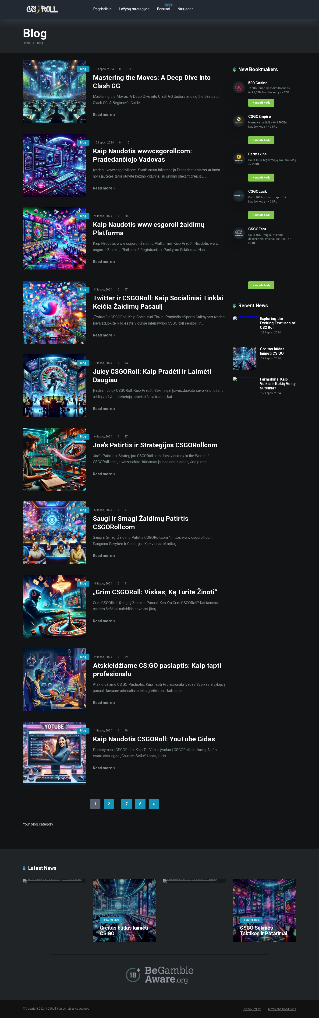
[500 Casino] (239, 92)
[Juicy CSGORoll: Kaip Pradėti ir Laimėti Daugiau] (54, 385)
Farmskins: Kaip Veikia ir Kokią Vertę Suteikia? (278, 383)
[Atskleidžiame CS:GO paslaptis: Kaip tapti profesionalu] (54, 679)
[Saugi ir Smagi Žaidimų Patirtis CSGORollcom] (54, 532)
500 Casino (258, 83)
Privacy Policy (252, 1009)
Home (27, 43)
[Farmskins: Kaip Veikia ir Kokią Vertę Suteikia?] (246, 377)
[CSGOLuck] (239, 200)
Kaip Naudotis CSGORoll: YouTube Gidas (154, 739)
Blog (83, 69)
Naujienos (185, 9)
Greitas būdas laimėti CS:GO (272, 351)
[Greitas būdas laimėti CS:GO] (244, 369)
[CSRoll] (42, 7)
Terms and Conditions (282, 1009)
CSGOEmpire (259, 116)
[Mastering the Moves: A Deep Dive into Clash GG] (54, 91)
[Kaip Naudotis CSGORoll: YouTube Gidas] (54, 753)
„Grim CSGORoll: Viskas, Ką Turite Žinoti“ (155, 592)
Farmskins (257, 154)
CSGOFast (257, 229)
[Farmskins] (239, 163)
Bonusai (163, 9)
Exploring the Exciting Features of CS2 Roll (278, 323)
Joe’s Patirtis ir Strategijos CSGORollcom (155, 445)
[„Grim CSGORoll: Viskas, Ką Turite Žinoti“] (54, 606)
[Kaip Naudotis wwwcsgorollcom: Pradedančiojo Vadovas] (54, 165)
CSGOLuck (257, 191)
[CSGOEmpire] (239, 125)
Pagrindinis (102, 9)
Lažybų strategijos (134, 9)
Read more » (104, 114)
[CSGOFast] (239, 238)
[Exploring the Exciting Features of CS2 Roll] (246, 316)
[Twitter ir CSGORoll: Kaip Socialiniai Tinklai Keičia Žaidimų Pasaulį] (54, 312)
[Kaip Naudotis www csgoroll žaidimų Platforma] (54, 238)
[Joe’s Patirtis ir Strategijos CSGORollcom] (54, 459)
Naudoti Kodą (261, 102)
